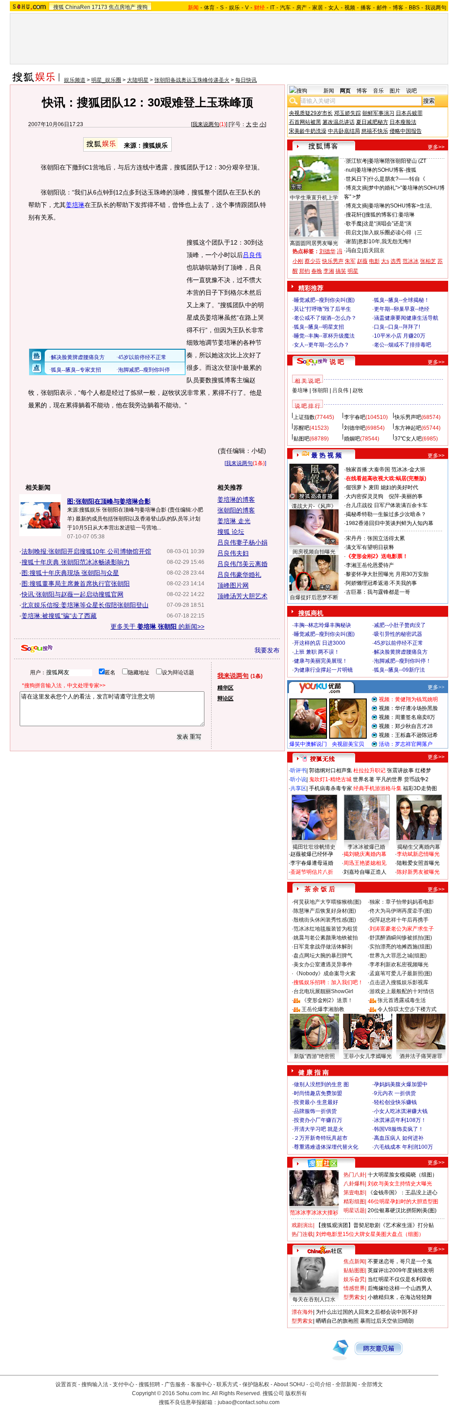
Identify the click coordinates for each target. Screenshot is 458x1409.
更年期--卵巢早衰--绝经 (401, 309)
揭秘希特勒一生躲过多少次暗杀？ (386, 514)
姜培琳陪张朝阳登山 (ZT (397, 161)
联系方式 (227, 1384)
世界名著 (363, 779)
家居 (317, 7)
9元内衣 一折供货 (395, 1093)
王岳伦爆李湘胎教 (322, 1009)
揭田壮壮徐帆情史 (314, 847)
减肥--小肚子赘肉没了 (400, 625)
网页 (345, 91)
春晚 (316, 271)
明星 (353, 271)
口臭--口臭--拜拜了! (397, 327)
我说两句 (435, 7)
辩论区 (225, 698)
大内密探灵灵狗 (364, 496)
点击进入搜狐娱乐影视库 (398, 982)
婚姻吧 (352, 439)
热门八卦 (354, 1175)
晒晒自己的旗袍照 (337, 1321)
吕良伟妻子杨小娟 (242, 542)
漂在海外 (302, 1312)
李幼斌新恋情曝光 (418, 854)
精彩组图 (354, 1201)
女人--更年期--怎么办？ (321, 345)
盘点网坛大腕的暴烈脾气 (322, 955)
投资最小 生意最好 (316, 1102)
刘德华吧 (354, 428)
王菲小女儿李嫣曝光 (368, 1056)
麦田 (374, 487)
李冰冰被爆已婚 (366, 847)
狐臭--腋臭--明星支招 (319, 327)
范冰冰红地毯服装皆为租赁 (325, 929)
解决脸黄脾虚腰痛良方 (401, 652)
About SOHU (289, 1384)
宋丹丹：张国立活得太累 (375, 538)
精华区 (225, 688)
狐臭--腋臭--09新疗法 (399, 670)
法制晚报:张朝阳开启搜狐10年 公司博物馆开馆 (86, 551)
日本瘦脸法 (403, 122)
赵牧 (357, 390)
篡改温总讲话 (338, 122)
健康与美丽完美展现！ (321, 661)
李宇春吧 (354, 417)
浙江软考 (356, 161)
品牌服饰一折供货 (315, 1111)
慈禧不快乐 (374, 131)
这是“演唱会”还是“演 (387, 223)
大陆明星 (137, 80)
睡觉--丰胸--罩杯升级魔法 (324, 336)
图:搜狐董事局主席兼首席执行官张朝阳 (75, 583)
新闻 (328, 91)
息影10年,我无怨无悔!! (384, 241)
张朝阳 (320, 390)
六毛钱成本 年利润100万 (403, 1147)
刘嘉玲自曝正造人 (365, 872)
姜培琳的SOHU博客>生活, (400, 206)
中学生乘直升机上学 (314, 198)
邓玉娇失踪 (347, 113)
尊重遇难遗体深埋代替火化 (326, 1147)
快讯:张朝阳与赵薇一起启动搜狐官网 (72, 594)
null (350, 170)
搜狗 (142, 7)
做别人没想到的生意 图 (321, 1084)
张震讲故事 (400, 770)
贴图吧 (301, 439)
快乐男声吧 (407, 417)
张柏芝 (428, 261)
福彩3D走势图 (420, 788)
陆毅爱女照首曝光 (418, 863)
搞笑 (340, 271)
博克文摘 (356, 188)
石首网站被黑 (305, 122)
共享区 (298, 788)
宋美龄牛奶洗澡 (308, 131)
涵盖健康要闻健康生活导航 (406, 318)
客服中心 (201, 1384)
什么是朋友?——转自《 (397, 179)
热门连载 (302, 1234)
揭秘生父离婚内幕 (418, 847)
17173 (99, 7)
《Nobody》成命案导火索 (324, 973)
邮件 (382, 7)
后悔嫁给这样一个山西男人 (400, 1288)
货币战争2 (416, 779)
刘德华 (327, 251)
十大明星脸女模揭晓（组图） (402, 1175)
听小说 (298, 779)
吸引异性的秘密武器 (398, 634)
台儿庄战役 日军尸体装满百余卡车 (387, 505)
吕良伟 (252, 254)
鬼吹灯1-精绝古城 (330, 779)
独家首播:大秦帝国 (368, 469)
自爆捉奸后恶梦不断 (314, 597)
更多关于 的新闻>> (157, 626)
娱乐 (234, 7)
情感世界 (354, 1288)
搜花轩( (355, 215)
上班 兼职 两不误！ (316, 652)
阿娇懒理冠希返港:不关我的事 (381, 583)
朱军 (350, 261)
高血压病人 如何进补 (399, 1138)
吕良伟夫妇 (233, 553)
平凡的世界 (389, 779)
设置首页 (66, 1384)
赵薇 (362, 261)
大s (385, 261)
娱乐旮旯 (354, 1279)
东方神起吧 (407, 428)
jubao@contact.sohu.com (249, 1402)
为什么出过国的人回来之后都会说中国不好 (367, 1312)
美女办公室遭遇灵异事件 (322, 964)
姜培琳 (75, 204)
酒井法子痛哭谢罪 (420, 1056)
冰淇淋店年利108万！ (400, 1120)
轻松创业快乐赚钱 (395, 1102)
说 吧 (337, 361)
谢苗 (351, 241)
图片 (395, 91)
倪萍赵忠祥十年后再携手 (398, 920)
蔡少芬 (313, 261)
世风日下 (356, 179)
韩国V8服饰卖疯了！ (399, 1129)
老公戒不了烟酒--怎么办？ (325, 318)
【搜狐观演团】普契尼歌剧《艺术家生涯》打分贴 (375, 1225)
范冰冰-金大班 (408, 469)
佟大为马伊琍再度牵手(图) (400, 911)
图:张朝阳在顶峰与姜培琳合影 (109, 501)
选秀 (395, 261)
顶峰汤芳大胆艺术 (242, 596)
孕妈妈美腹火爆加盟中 (401, 1084)
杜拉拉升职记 (369, 770)
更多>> (436, 147)
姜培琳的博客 (236, 499)
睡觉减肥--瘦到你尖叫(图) (324, 300)
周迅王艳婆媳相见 (365, 863)
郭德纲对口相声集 (330, 770)
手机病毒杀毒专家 (330, 788)
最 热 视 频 (326, 455)
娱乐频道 (74, 80)
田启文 (354, 232)
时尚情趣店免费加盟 (318, 1093)
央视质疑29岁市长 (311, 113)
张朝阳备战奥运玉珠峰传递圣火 (191, 80)
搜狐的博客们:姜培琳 (390, 215)
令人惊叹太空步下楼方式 (407, 1009)
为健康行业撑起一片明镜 (323, 670)
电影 (374, 261)
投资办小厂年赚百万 (318, 1120)
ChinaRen (77, 7)
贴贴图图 (354, 1270)
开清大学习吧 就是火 (319, 1129)
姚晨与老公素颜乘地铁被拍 (325, 938)
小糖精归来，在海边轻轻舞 (400, 1297)
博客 (398, 7)
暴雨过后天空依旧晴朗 (387, 1321)
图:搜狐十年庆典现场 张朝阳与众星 (70, 572)
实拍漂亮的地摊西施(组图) (400, 947)
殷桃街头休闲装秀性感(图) (324, 920)
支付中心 (123, 1384)
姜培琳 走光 (233, 521)
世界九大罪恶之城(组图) (398, 955)
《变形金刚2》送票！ (327, 1000)
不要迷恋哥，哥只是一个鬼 (400, 1261)
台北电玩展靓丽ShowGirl (323, 991)
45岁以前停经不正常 (398, 643)
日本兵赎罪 (409, 113)
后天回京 (374, 250)
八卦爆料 (354, 1184)
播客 (365, 7)
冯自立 (354, 250)
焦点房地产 (122, 7)
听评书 (298, 770)
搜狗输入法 (94, 1384)
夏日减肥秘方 (372, 122)
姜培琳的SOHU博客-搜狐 (386, 170)
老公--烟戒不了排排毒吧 (402, 345)
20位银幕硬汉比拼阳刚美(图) (402, 1210)
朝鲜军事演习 (378, 113)
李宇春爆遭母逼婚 (311, 863)
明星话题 (354, 1210)
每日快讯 (246, 80)
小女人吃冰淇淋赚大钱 (401, 1111)
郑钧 (304, 271)
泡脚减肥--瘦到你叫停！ (402, 661)
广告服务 (175, 1384)
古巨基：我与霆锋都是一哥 (378, 592)
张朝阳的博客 (236, 510)
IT (272, 7)
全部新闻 (346, 1384)
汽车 (285, 7)
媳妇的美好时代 (399, 487)
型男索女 (354, 1297)
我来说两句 (205, 124)
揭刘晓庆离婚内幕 (365, 854)
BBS (414, 7)
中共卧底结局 (344, 131)
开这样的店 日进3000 (319, 643)
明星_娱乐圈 (106, 80)
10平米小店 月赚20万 (399, 336)
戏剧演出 (302, 1225)
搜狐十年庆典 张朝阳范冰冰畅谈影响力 (75, 562)
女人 (333, 7)
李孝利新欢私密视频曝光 (398, 964)
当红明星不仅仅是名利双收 (400, 1279)
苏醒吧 (301, 428)
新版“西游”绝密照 (314, 1056)
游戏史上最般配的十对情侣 (401, 991)
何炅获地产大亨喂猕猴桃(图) (327, 902)
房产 (301, 7)
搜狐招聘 (149, 1384)
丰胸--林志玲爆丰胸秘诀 (322, 625)
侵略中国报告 (406, 131)
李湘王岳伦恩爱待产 (370, 565)
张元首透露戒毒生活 (401, 1000)
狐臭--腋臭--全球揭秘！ (401, 300)
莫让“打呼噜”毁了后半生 (322, 309)
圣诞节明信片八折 (311, 872)
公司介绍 (320, 1384)
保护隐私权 (255, 1384)
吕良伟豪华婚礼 (239, 574)
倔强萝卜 (356, 487)
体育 (209, 7)
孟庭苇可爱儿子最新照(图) (400, 973)
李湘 (328, 271)
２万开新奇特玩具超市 (321, 1138)
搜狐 (58, 7)
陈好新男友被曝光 (418, 872)
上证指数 (304, 417)
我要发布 (267, 650)
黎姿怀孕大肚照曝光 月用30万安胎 (387, 574)
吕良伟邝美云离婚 (242, 563)
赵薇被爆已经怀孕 (311, 854)
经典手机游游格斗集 (377, 788)
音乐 (378, 91)
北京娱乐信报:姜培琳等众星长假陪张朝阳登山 (84, 605)
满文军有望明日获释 (370, 547)
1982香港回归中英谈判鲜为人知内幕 (389, 523)
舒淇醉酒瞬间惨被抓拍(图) (400, 938)
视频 (349, 7)
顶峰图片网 (233, 585)
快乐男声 (333, 261)
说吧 (411, 91)
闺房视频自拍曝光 (314, 552)
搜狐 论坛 (230, 531)
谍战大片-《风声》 (314, 506)
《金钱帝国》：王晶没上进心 (402, 1192)
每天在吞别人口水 (314, 1299)
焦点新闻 (354, 1261)
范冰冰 (411, 261)
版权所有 (296, 1393)
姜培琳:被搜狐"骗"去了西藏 (59, 615)
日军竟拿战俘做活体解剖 (322, 947)
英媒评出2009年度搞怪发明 (401, 1270)
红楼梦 (423, 770)
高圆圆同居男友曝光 (314, 243)
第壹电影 (354, 1192)
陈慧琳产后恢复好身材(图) (324, 911)
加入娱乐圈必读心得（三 (392, 232)
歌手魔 (354, 223)
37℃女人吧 (408, 439)
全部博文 (372, 1384)
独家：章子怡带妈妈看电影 (401, 902)
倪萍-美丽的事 (406, 496)
